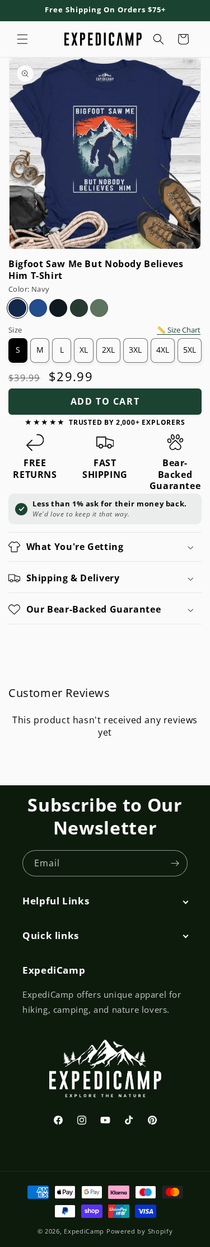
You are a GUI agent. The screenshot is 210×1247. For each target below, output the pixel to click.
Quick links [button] (50, 936)
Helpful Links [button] (55, 901)
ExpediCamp (84, 1231)
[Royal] (38, 308)
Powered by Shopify (139, 1231)
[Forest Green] (79, 308)
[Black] (58, 308)
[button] (22, 39)
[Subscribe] (174, 863)
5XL (189, 350)
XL (84, 350)
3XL (135, 350)
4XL (162, 350)
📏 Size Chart (178, 330)
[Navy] (17, 308)
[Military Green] (99, 308)
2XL (108, 350)
